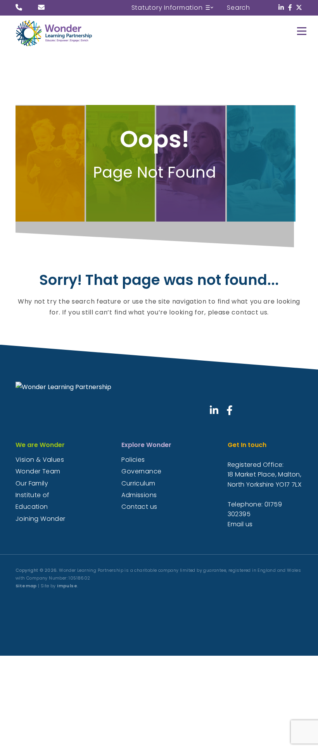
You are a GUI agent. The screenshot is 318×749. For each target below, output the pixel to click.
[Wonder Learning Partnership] (66, 33)
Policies (133, 459)
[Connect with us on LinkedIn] (281, 7)
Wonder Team (38, 471)
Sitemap (26, 586)
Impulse (67, 586)
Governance (141, 471)
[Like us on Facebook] (290, 7)
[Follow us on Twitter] (299, 7)
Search (238, 7)
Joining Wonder (41, 518)
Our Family (32, 483)
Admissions (139, 495)
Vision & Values (40, 459)
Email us (240, 524)
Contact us (139, 506)
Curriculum (138, 483)
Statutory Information (167, 7)
